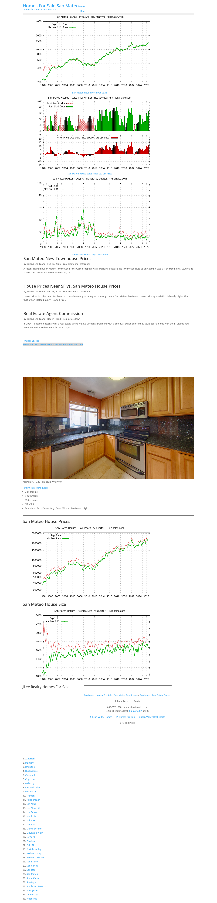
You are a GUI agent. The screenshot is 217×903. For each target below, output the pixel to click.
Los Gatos (32, 812)
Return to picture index (35, 487)
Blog (82, 11)
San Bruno (32, 861)
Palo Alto (31, 845)
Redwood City (34, 853)
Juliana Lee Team (36, 263)
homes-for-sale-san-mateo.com (39, 9)
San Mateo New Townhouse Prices (58, 258)
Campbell (30, 775)
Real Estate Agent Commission (53, 313)
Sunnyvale (32, 890)
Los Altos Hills (34, 808)
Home (82, 6)
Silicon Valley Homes (101, 716)
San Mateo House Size (44, 604)
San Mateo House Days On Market (90, 254)
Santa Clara (33, 878)
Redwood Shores (35, 857)
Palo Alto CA (135, 710)
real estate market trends (76, 263)
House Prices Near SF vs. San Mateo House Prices (72, 286)
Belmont (29, 762)
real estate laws (71, 318)
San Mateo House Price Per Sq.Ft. (90, 92)
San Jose (31, 869)
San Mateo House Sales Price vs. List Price (90, 173)
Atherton (30, 758)
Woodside (32, 898)
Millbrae (31, 820)
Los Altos (31, 803)
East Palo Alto (32, 787)
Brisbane (30, 766)
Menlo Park (33, 816)
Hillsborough (33, 799)
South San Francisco (37, 886)
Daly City (29, 783)
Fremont (31, 795)
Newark (31, 836)
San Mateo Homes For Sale (68, 344)
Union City (32, 894)
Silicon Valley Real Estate (152, 716)
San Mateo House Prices (46, 521)
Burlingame (31, 770)
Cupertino (30, 779)
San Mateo (32, 873)
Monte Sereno (34, 828)
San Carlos (32, 865)
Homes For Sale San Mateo (51, 6)
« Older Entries (31, 340)
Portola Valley (34, 849)
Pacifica (31, 840)
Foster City (30, 791)
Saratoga (31, 882)
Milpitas (31, 824)
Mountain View (35, 832)
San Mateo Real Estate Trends (38, 344)
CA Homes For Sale (125, 716)
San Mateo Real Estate (126, 695)
